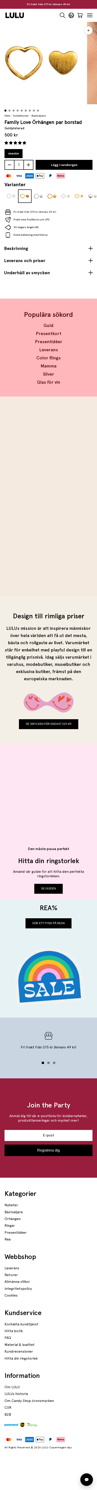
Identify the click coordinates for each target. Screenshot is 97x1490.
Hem (7, 115)
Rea (8, 1239)
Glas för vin (48, 382)
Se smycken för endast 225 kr (49, 724)
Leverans (48, 349)
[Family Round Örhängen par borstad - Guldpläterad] (52, 196)
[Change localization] (71, 15)
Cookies (11, 1295)
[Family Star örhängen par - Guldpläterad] (79, 196)
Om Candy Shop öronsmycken (29, 1401)
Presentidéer (48, 341)
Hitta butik (14, 1331)
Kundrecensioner (19, 1351)
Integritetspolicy (18, 1288)
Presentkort (48, 333)
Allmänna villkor (17, 1281)
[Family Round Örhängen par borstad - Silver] (38, 196)
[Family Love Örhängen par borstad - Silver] (11, 196)
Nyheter (11, 1205)
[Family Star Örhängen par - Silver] (65, 196)
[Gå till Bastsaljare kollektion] (48, 450)
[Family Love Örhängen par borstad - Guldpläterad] (25, 196)
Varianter (15, 184)
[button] (16, 143)
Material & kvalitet (20, 1345)
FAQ (8, 1338)
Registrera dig (48, 1150)
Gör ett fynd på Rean (48, 923)
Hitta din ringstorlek (21, 1358)
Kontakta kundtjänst (21, 1324)
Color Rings (48, 358)
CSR (8, 1407)
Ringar (10, 1225)
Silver (48, 374)
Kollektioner (21, 115)
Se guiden (48, 888)
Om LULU (12, 1387)
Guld (48, 325)
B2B (8, 1414)
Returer (11, 1275)
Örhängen (13, 1219)
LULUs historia (16, 1394)
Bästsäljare (39, 115)
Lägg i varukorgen (64, 165)
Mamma (48, 366)
